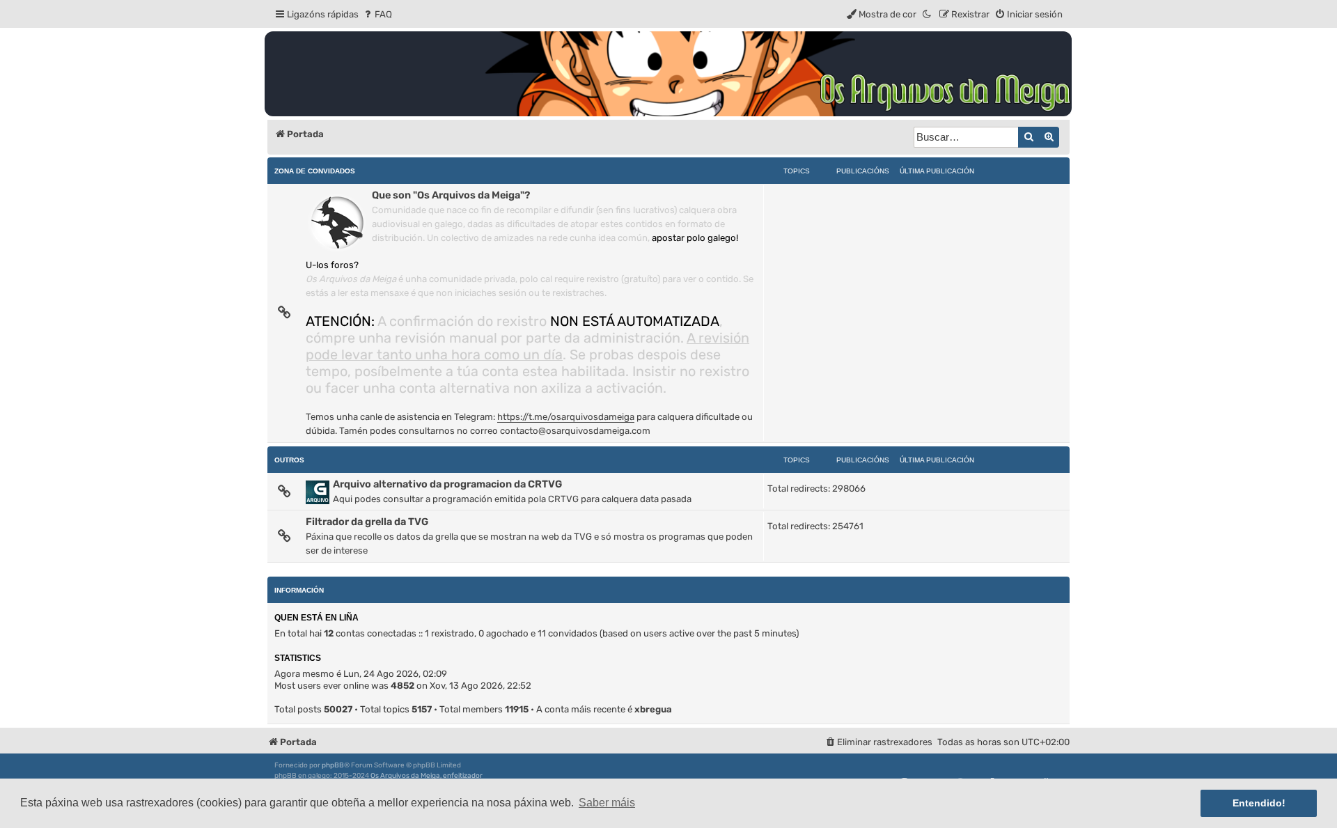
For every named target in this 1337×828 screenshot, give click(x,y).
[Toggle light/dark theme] (927, 14)
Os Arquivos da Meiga (405, 776)
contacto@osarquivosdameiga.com (575, 430)
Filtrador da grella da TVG (367, 521)
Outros (289, 460)
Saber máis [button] (607, 803)
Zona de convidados (314, 171)
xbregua (653, 709)
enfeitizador (463, 776)
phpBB (333, 765)
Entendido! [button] (1259, 803)
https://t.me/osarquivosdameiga (565, 417)
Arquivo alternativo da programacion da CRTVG (447, 484)
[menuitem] (377, 14)
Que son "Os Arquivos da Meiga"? (451, 195)
